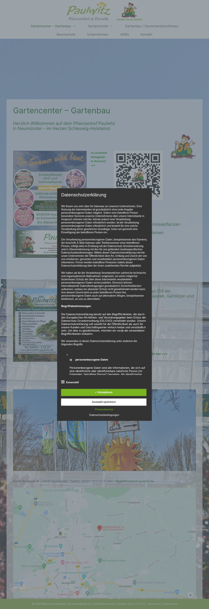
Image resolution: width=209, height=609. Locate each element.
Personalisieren (104, 409)
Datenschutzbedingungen (104, 415)
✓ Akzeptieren (104, 392)
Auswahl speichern (104, 402)
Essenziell (72, 382)
